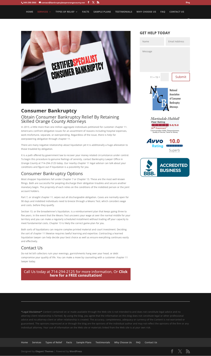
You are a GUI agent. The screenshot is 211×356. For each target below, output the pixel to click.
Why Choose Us (146, 12)
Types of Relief (65, 12)
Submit (180, 77)
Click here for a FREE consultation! (89, 273)
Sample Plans (102, 12)
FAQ (162, 12)
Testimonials (123, 12)
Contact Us (176, 12)
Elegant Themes (44, 351)
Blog (188, 2)
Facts (85, 12)
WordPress (76, 351)
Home (29, 12)
